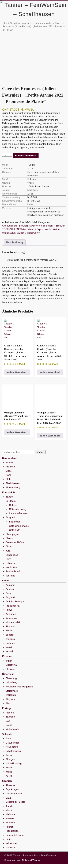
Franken (10, 466)
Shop (13, 23)
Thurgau (10, 759)
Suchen (40, 452)
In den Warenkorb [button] (16, 372)
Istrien (9, 660)
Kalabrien (11, 614)
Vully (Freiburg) (14, 763)
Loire (8, 558)
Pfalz (8, 479)
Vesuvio (10, 651)
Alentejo (10, 712)
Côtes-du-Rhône (15, 542)
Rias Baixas (12, 830)
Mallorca (10, 814)
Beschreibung (14, 242)
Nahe (9, 474)
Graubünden (13, 742)
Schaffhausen (13, 751)
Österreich (8, 673)
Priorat (9, 826)
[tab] (15, 242)
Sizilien (9, 630)
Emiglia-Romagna (15, 601)
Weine (56, 229)
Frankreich (8, 492)
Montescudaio (13, 622)
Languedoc (12, 554)
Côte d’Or (14, 529)
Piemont (10, 626)
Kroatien (7, 656)
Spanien (7, 780)
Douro (9, 724)
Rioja (8, 839)
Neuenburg (12, 746)
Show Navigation (54, 5)
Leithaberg (11, 682)
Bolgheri (10, 597)
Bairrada (10, 716)
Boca (8, 593)
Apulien (10, 589)
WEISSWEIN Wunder (13, 232)
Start (5, 23)
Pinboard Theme (31, 860)
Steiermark (12, 690)
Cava (8, 797)
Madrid (9, 810)
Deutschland (9, 458)
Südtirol (10, 634)
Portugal (7, 708)
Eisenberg (11, 678)
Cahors (13, 505)
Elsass (9, 546)
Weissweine (33, 232)
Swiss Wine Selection (41, 225)
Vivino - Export (36, 229)
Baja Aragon (12, 789)
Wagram (10, 699)
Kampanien (12, 618)
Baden (9, 462)
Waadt (9, 767)
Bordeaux (11, 500)
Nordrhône (11, 567)
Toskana (10, 638)
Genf (8, 738)
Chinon (9, 538)
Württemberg (13, 487)
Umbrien (10, 643)
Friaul (9, 609)
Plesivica (10, 669)
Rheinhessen (13, 483)
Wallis (48, 229)
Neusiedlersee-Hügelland (19, 686)
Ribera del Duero (15, 835)
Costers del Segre (15, 801)
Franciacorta (13, 605)
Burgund (10, 517)
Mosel (9, 470)
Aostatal (10, 585)
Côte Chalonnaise (19, 525)
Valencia (10, 847)
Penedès (10, 822)
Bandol (9, 496)
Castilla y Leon (14, 793)
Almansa (10, 785)
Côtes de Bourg (17, 509)
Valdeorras (11, 843)
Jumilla (9, 806)
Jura (8, 550)
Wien (8, 703)
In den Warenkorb (25, 155)
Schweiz (39, 23)
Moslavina (11, 664)
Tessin (9, 755)
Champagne (12, 534)
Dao (8, 720)
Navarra (10, 818)
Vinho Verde (12, 729)
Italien (5, 580)
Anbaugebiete (25, 23)
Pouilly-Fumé (13, 571)
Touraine (10, 575)
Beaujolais (14, 521)
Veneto (9, 647)
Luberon (10, 563)
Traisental (11, 694)
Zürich (9, 775)
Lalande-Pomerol (18, 513)
